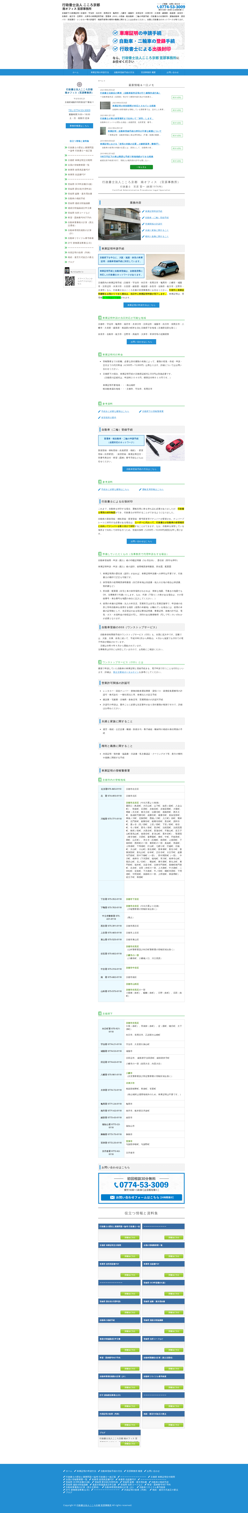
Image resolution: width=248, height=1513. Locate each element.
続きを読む (177, 97)
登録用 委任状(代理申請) (110, 1301)
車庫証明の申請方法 (100, 72)
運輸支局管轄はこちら (153, 489)
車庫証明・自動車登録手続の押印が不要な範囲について (135, 131)
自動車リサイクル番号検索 (155, 1376)
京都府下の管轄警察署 (153, 411)
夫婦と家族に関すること (157, 230)
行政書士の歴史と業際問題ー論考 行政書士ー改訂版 (81, 149)
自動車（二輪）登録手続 (157, 217)
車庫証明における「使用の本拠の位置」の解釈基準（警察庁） (130, 143)
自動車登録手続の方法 (124, 72)
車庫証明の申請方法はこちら (141, 305)
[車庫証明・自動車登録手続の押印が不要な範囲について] (103, 132)
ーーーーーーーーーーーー (155, 1226)
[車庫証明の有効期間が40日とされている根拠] (105, 107)
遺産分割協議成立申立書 (110, 1339)
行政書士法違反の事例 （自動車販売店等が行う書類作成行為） (130, 93)
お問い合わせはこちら (141, 341)
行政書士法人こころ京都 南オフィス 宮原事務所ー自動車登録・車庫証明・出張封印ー (81, 6)
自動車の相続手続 (107, 1320)
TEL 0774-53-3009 (79, 110)
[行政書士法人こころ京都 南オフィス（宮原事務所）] (141, 1201)
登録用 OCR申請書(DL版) (154, 1282)
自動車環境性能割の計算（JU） (113, 1376)
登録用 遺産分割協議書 (153, 1320)
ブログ (102, 1432)
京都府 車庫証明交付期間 (110, 1245)
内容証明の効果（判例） (110, 1414)
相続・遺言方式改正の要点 (155, 1414)
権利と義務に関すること (157, 236)
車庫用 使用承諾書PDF (109, 1264)
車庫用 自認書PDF (151, 1264)
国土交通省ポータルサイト (126, 672)
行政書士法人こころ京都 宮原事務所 (94, 1505)
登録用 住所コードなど (153, 1339)
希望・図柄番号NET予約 (110, 1357)
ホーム (76, 72)
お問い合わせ (173, 72)
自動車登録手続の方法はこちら (141, 469)
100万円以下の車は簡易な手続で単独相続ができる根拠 (126, 156)
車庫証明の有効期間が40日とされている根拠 (134, 105)
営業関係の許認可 (153, 223)
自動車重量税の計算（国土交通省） (159, 1357)
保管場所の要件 (108, 417)
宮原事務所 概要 (148, 72)
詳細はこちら (130, 1238)
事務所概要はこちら (79, 125)
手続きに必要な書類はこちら (115, 411)
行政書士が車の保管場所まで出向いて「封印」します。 (127, 118)
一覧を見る (141, 167)
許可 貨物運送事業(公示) (110, 1395)
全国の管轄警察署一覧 (153, 1245)
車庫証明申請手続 (153, 211)
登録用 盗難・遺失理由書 (154, 1301)
